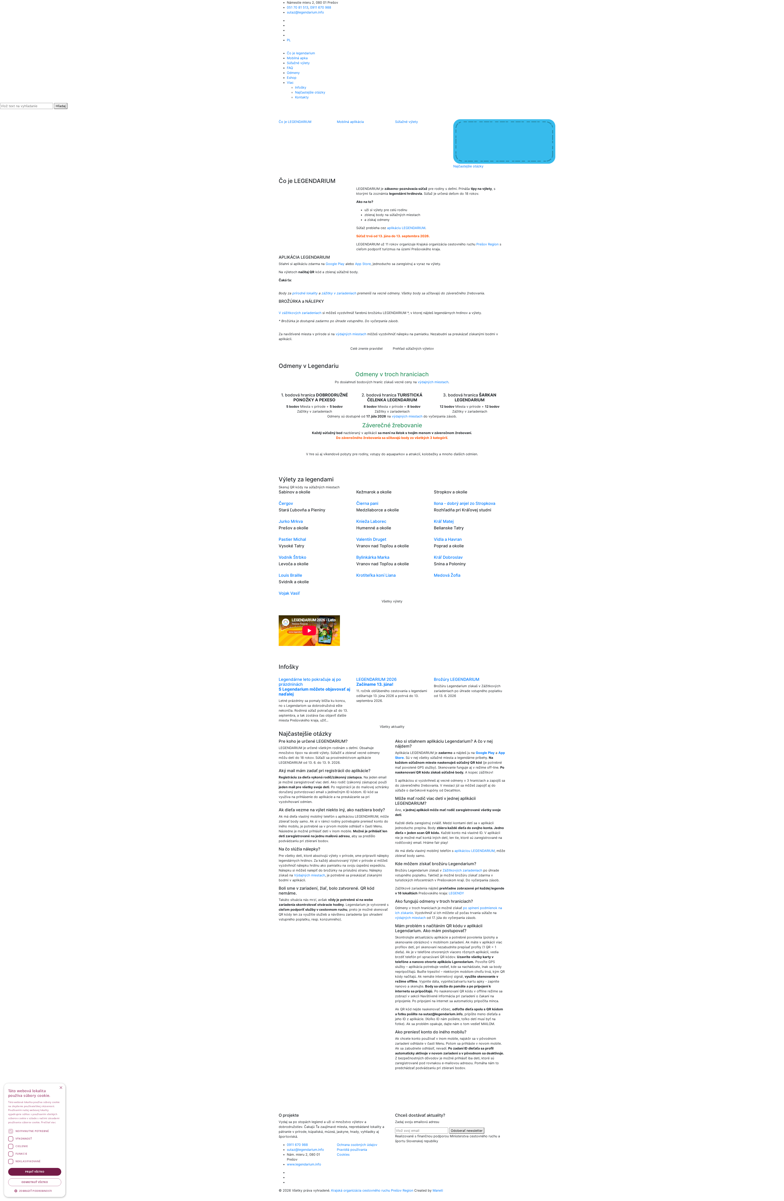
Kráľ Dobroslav (448, 557)
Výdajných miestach (309, 875)
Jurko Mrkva (291, 521)
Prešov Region (487, 244)
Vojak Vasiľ (289, 593)
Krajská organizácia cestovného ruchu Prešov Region (372, 1190)
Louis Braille (290, 575)
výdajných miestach (351, 334)
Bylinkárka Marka (372, 557)
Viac (290, 82)
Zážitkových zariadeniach (462, 870)
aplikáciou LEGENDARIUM (474, 851)
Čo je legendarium (301, 53)
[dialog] (34, 1140)
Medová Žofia (447, 575)
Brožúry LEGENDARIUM (456, 679)
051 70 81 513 (297, 7)
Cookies (343, 1154)
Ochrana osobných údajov (357, 1145)
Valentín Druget (371, 539)
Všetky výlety (392, 601)
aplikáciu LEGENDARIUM (406, 228)
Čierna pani (367, 503)
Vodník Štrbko (292, 557)
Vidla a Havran (448, 539)
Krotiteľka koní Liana (376, 575)
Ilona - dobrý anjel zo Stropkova (464, 503)
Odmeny (293, 73)
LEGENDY (456, 893)
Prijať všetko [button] (34, 1171)
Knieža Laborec (371, 521)
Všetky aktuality (392, 727)
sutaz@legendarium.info (305, 12)
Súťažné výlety (298, 63)
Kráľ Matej (444, 521)
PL (289, 40)
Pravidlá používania (352, 1150)
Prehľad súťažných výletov (413, 348)
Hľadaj (61, 106)
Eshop (291, 78)
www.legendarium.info (304, 1164)
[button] (34, 1191)
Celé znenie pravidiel (366, 348)
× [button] (60, 1087)
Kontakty (302, 97)
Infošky (300, 87)
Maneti (438, 1190)
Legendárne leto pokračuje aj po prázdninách (314, 687)
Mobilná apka (297, 58)
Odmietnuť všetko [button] (34, 1182)
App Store (363, 264)
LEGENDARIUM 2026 (376, 682)
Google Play (335, 264)
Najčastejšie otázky (310, 92)
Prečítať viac (48, 1122)
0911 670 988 (320, 7)
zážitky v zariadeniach (339, 293)
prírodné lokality (305, 293)
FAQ (290, 68)
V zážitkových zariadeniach (300, 313)
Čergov (286, 503)
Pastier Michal (292, 539)
